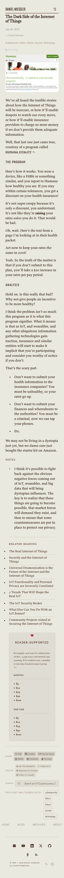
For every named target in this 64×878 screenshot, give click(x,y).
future (48, 804)
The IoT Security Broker (25, 603)
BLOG (21, 824)
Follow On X (45, 766)
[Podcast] (28, 855)
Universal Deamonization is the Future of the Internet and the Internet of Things (31, 571)
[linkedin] (32, 846)
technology (50, 816)
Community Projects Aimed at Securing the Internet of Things (30, 622)
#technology (49, 43)
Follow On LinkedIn (26, 775)
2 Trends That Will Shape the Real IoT (29, 594)
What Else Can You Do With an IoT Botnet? (30, 611)
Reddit (21, 759)
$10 (17, 688)
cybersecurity (51, 792)
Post (20, 754)
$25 (17, 692)
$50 (17, 696)
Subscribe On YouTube (28, 771)
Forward (48, 759)
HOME (6, 824)
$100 (17, 700)
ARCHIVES (39, 824)
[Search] (46, 864)
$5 (16, 683)
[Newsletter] (14, 846)
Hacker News (46, 754)
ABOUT (57, 824)
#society (38, 43)
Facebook (34, 759)
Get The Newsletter (27, 766)
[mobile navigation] (55, 9)
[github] (50, 846)
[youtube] (23, 846)
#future (30, 43)
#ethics (23, 43)
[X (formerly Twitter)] (41, 846)
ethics (48, 798)
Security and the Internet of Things (28, 559)
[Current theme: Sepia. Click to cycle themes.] (52, 864)
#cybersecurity (12, 43)
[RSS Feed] (36, 855)
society (48, 810)
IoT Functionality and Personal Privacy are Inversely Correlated (31, 584)
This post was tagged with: (23, 792)
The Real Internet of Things (28, 551)
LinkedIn (31, 754)
